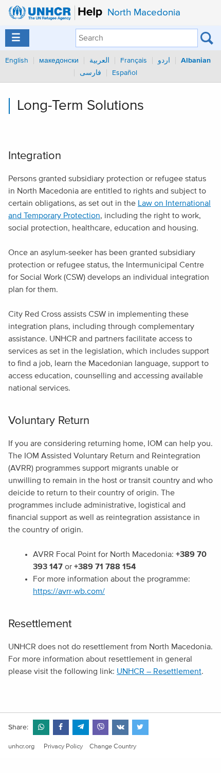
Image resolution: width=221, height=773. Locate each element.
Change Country (112, 746)
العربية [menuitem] (99, 60)
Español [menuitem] (124, 72)
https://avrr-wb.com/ (69, 591)
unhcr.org (21, 746)
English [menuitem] (16, 60)
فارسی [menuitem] (90, 72)
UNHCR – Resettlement (159, 671)
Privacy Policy (63, 746)
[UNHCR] (53, 13)
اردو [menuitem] (164, 60)
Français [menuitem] (133, 60)
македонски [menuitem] (59, 60)
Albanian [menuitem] (196, 60)
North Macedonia (143, 12)
